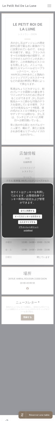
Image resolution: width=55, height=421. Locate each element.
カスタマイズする (27, 222)
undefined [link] (28, 230)
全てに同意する (28, 210)
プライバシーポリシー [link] (28, 227)
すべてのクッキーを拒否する (27, 216)
